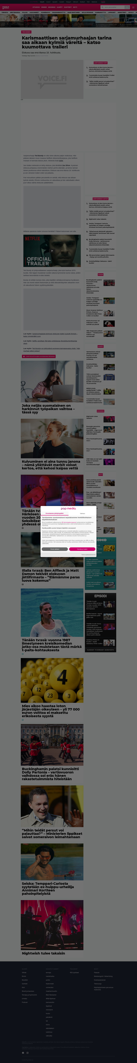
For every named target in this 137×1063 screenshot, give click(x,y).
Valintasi (82, 513)
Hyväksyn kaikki (82, 549)
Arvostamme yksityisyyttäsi (54, 513)
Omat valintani (54, 549)
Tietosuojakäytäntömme (88, 554)
